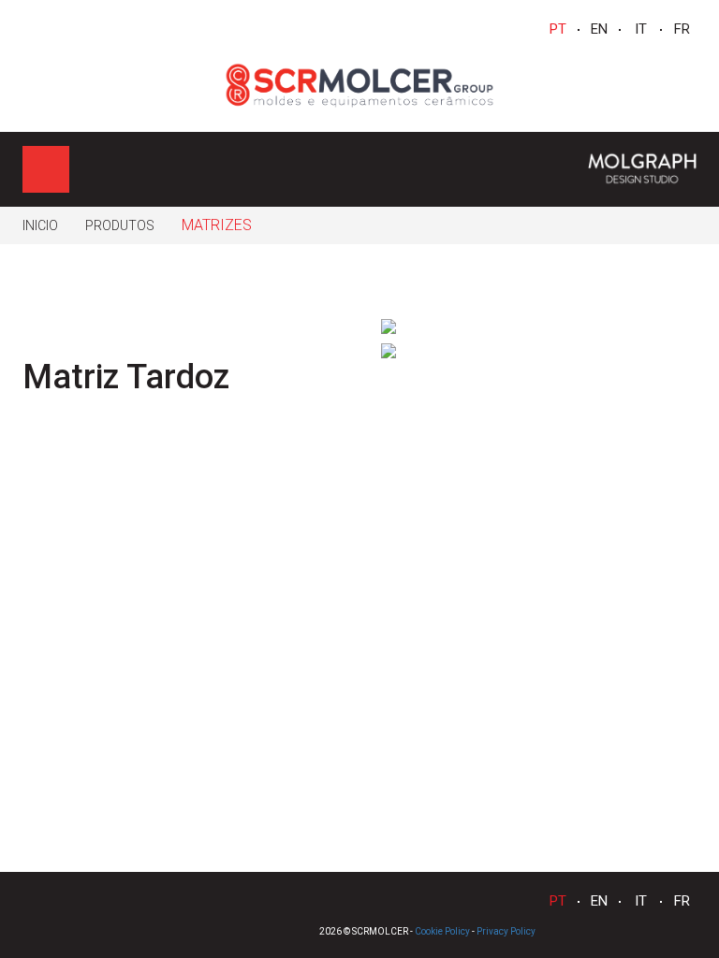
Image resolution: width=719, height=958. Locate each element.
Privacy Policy (506, 931)
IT (641, 29)
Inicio (40, 225)
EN (599, 29)
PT (558, 29)
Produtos (119, 225)
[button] (672, 326)
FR (682, 29)
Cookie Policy (442, 931)
